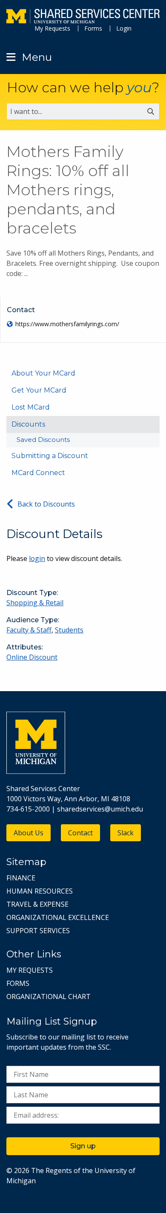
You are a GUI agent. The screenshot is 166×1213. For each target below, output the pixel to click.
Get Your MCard (38, 390)
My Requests (52, 28)
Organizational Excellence (57, 917)
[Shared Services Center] (83, 17)
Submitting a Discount (49, 456)
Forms (93, 28)
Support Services (38, 930)
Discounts (28, 424)
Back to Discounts (46, 504)
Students (69, 630)
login (37, 558)
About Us (28, 832)
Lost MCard (30, 407)
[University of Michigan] (35, 771)
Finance (20, 878)
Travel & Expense (37, 904)
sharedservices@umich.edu (100, 809)
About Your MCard (43, 373)
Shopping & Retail (34, 602)
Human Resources (39, 891)
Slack (125, 832)
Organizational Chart (48, 996)
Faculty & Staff (29, 630)
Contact (80, 832)
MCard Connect (38, 473)
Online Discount (31, 657)
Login (124, 28)
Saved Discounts (43, 440)
